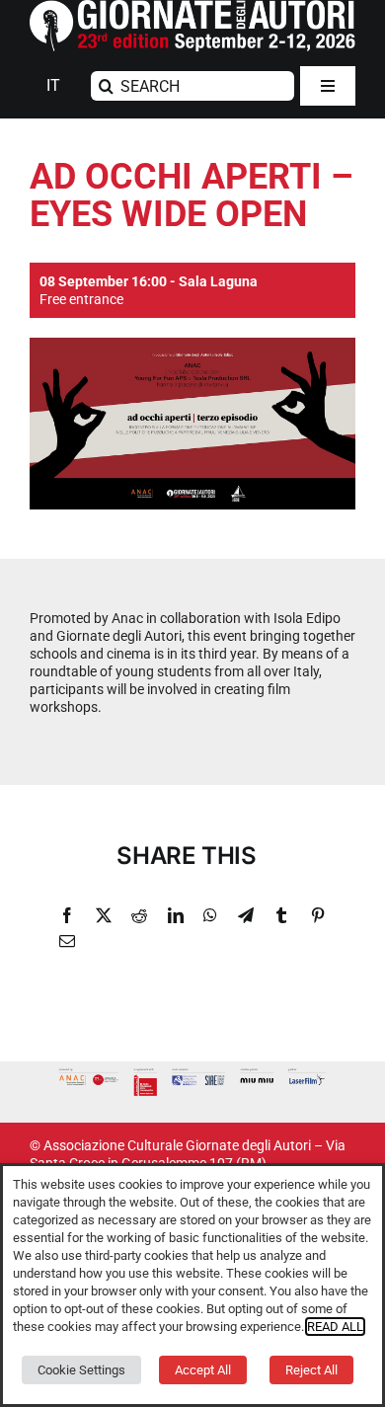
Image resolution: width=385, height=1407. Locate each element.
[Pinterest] (318, 915)
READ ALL (335, 1326)
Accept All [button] (203, 1370)
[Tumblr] (281, 915)
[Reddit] (139, 915)
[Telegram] (246, 915)
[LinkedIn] (175, 915)
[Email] (67, 941)
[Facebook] (67, 915)
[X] (103, 915)
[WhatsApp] (210, 915)
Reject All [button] (311, 1370)
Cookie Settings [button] (81, 1370)
